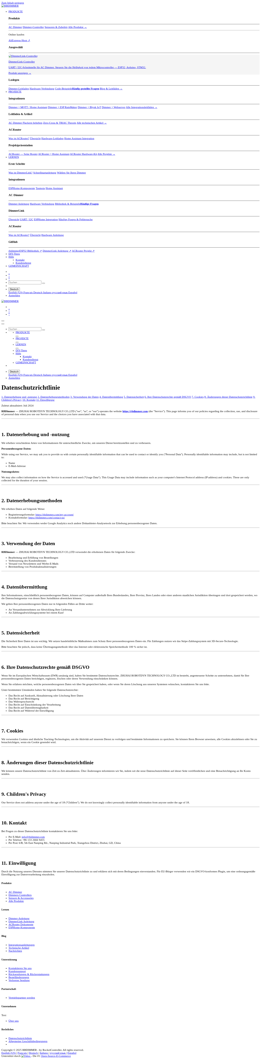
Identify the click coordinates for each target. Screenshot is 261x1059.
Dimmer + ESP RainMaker (62, 107)
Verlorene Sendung (19, 980)
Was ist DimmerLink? (20, 172)
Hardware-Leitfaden (52, 138)
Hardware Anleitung (52, 235)
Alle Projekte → (106, 154)
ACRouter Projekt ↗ (83, 250)
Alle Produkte (16, 901)
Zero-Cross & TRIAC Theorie (59, 122)
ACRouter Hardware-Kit (83, 154)
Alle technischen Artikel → (92, 122)
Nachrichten (15, 950)
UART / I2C (26, 219)
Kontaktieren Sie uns (20, 968)
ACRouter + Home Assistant (53, 154)
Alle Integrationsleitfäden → (141, 107)
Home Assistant (54, 188)
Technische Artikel (19, 947)
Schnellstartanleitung (44, 172)
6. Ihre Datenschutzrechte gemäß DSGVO (168, 396)
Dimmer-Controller (33, 27)
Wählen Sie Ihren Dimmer (71, 172)
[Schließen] (2, 323)
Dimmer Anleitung (19, 203)
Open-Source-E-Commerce (56, 1056)
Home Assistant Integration (79, 138)
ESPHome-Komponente (22, 188)
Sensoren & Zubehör (56, 27)
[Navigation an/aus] (2, 320)
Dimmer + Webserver (113, 107)
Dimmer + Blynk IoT (89, 107)
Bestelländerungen (19, 977)
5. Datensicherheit (134, 396)
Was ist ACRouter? (19, 138)
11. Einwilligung (45, 399)
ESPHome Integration (46, 219)
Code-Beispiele (63, 88)
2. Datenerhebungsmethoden (54, 396)
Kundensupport (17, 971)
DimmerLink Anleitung (21, 921)
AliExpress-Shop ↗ (19, 40)
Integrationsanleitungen (22, 944)
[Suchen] (43, 283)
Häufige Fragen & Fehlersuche (76, 219)
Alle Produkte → (77, 27)
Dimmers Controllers (20, 895)
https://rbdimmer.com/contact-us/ (46, 517)
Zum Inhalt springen (12, 2)
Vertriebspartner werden (22, 997)
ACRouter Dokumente (21, 924)
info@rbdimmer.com (33, 836)
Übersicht (35, 138)
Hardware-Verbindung (42, 88)
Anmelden (14, 295)
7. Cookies (198, 396)
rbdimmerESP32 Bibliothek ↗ (25, 250)
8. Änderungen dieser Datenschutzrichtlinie (228, 396)
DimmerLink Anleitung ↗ (57, 250)
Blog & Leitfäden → (111, 88)
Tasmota (40, 188)
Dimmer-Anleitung (19, 918)
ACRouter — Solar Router (23, 154)
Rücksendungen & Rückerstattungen (29, 974)
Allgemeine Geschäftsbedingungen (28, 1041)
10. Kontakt (29, 399)
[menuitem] (16, 11)
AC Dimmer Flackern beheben (25, 122)
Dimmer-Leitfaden (19, 88)
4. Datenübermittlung (111, 396)
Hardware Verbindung (42, 203)
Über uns (14, 1020)
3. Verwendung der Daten (84, 396)
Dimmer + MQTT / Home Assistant (28, 107)
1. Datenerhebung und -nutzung (19, 396)
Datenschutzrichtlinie (20, 1038)
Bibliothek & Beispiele (67, 203)
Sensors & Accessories (21, 898)
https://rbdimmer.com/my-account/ (55, 514)
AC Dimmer (15, 27)
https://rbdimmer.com (135, 411)
